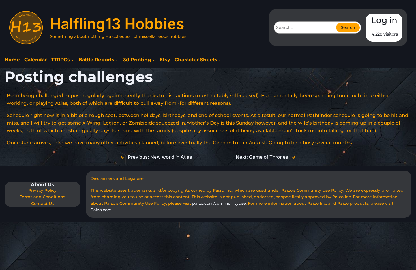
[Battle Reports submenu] (116, 59)
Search (348, 27)
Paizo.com (101, 209)
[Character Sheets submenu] (219, 59)
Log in (384, 20)
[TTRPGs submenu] (72, 59)
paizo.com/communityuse (219, 203)
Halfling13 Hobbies (117, 24)
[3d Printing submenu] (153, 59)
